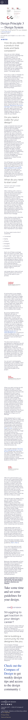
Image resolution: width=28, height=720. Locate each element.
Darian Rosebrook (6, 31)
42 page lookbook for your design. (13, 167)
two (11, 428)
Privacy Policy (5, 715)
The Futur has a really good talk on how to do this (13, 450)
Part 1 (12, 542)
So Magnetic (6, 712)
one (6, 428)
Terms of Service (6, 717)
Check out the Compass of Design (12, 669)
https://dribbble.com (10, 332)
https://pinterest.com (10, 331)
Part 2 (16, 542)
